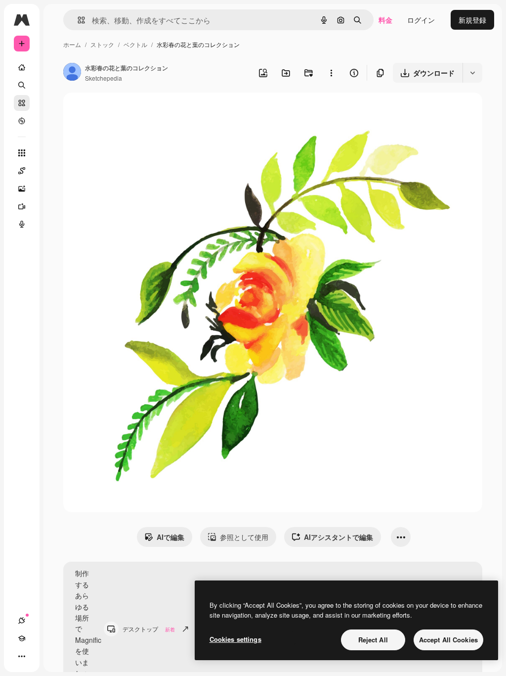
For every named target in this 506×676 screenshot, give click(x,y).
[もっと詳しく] (22, 121)
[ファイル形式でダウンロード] (472, 73)
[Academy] (22, 638)
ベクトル (135, 44)
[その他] (22, 656)
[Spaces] (22, 171)
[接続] (22, 620)
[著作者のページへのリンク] (72, 73)
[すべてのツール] (22, 153)
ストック (102, 44)
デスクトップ (149, 629)
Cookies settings (235, 639)
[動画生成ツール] (22, 206)
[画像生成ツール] (22, 188)
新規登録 (472, 20)
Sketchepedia (103, 78)
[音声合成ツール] (22, 224)
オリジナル (131, 111)
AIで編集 (170, 537)
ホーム (72, 44)
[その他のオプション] (331, 73)
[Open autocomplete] (77, 20)
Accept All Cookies (448, 639)
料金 (385, 20)
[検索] (22, 85)
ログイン (421, 20)
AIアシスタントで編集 (338, 537)
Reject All (373, 639)
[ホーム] (22, 67)
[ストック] (22, 103)
